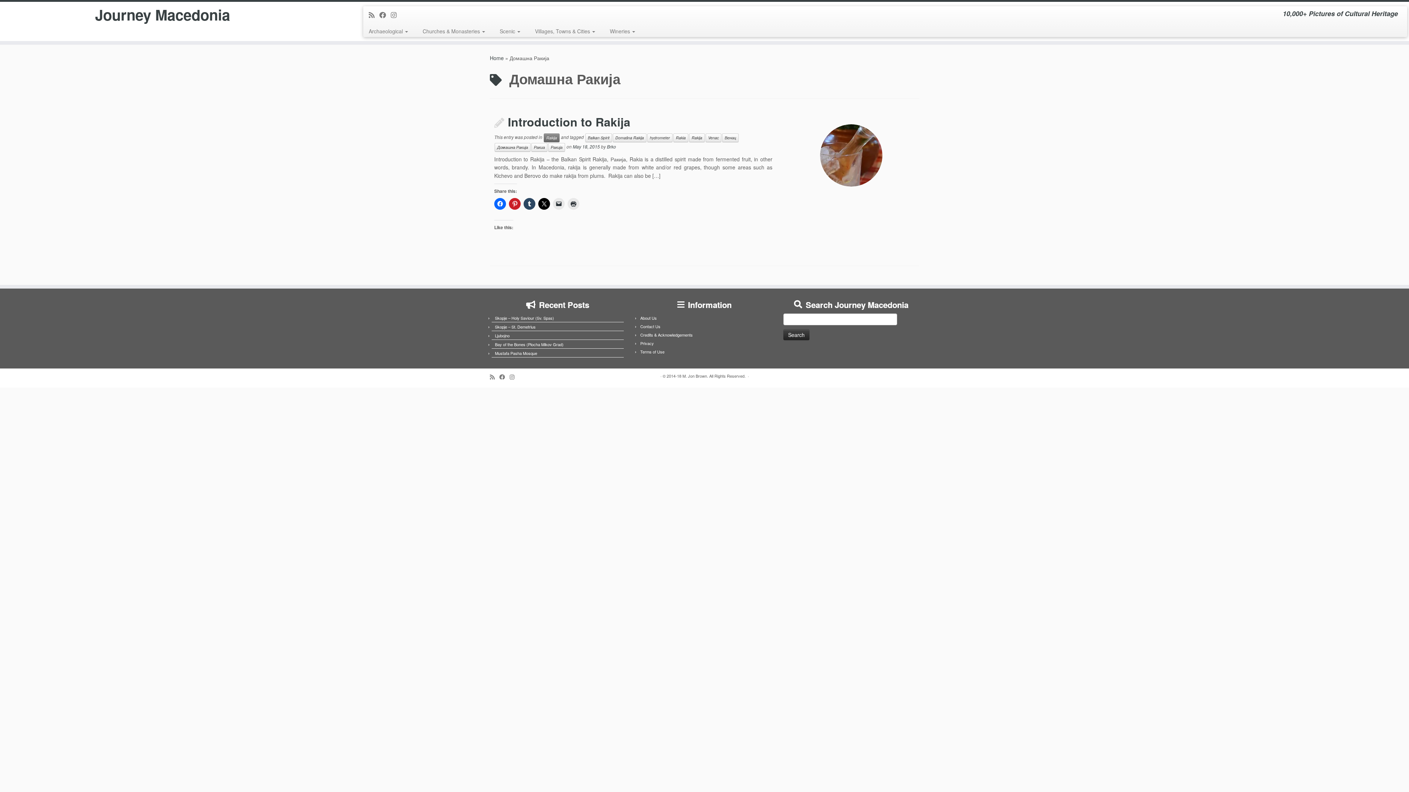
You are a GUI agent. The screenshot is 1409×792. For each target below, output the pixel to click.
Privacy (647, 343)
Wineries (620, 31)
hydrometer (660, 137)
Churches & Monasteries (452, 31)
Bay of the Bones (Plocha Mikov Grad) (529, 344)
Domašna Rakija (629, 137)
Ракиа (539, 147)
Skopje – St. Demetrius (515, 327)
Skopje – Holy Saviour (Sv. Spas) (524, 318)
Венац (730, 137)
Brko (611, 146)
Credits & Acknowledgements (666, 335)
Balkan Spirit (598, 137)
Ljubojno (502, 335)
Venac (713, 137)
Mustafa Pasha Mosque (516, 353)
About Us (648, 318)
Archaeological (386, 31)
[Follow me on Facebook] (385, 14)
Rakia (681, 137)
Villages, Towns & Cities (563, 31)
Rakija (551, 137)
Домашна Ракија (512, 147)
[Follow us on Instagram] (396, 14)
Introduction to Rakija (569, 121)
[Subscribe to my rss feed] (374, 14)
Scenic (508, 31)
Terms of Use (652, 352)
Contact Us (650, 326)
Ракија (556, 147)
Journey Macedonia (162, 14)
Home (497, 58)
